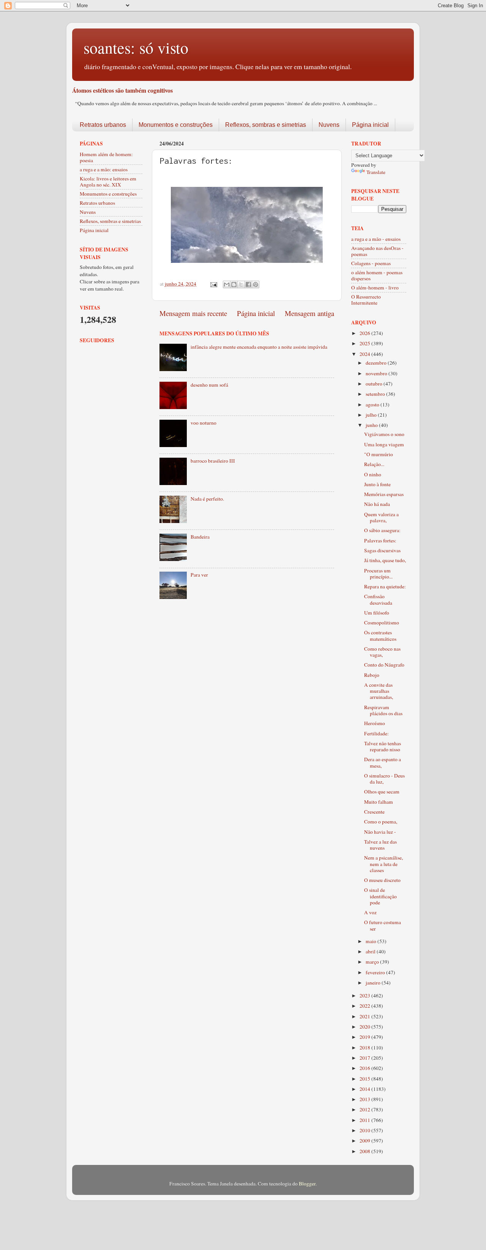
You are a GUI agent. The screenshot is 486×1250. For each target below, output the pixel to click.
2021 (365, 1016)
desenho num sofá (209, 384)
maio (371, 941)
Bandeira (200, 536)
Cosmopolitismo (381, 622)
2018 (365, 1047)
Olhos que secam (381, 791)
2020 (365, 1026)
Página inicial (370, 125)
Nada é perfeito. (207, 498)
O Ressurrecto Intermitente (366, 299)
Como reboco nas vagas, (382, 651)
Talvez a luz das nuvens (380, 844)
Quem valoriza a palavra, (381, 517)
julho (372, 414)
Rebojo (371, 675)
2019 (365, 1037)
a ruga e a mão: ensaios (104, 169)
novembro (377, 373)
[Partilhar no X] (241, 284)
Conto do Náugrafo (384, 664)
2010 (365, 1130)
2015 (365, 1078)
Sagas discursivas (382, 550)
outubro (374, 383)
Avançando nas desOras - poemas (377, 251)
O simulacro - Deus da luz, (384, 778)
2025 (365, 343)
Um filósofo (376, 612)
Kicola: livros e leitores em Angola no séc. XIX (108, 181)
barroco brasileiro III (213, 460)
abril (371, 951)
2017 (365, 1057)
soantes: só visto (136, 47)
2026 (365, 333)
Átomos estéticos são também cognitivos (122, 90)
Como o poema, (380, 821)
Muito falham (378, 801)
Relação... (374, 464)
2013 (365, 1099)
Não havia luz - (380, 831)
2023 (365, 995)
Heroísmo (374, 723)
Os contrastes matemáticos (380, 635)
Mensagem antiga (309, 313)
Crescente (374, 811)
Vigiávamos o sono (384, 434)
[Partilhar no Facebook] (248, 284)
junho (372, 425)
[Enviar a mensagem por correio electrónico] (213, 283)
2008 (365, 1151)
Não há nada (377, 504)
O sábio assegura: (382, 530)
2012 (365, 1109)
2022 (365, 1005)
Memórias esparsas (384, 494)
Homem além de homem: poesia (106, 157)
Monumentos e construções (176, 125)
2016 (365, 1068)
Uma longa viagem (384, 444)
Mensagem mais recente (193, 313)
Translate (375, 172)
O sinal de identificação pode (380, 896)
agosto (373, 404)
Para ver (199, 574)
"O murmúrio (378, 454)
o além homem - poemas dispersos (376, 275)
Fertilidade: (376, 733)
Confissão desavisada (378, 599)
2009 (365, 1140)
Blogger (307, 1183)
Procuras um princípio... (378, 573)
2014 (365, 1089)
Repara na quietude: (385, 586)
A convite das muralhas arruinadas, (378, 690)
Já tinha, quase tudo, (385, 560)
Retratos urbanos (103, 125)
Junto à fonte (377, 484)
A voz (370, 912)
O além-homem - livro (375, 287)
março (373, 961)
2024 (365, 354)
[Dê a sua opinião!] (234, 284)
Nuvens (329, 125)
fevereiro (376, 972)
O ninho (372, 474)
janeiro (374, 982)
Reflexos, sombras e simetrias (265, 125)
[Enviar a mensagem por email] (226, 284)
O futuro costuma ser (382, 925)
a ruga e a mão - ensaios (376, 238)
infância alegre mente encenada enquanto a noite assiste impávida (259, 346)
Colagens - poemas (371, 263)
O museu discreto (382, 880)
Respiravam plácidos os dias (383, 710)
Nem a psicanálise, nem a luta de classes (383, 863)
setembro (376, 393)
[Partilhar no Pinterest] (255, 284)
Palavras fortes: (380, 540)
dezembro (377, 362)
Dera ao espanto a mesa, (382, 762)
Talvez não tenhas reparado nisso (382, 746)
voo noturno (203, 422)
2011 (365, 1120)
